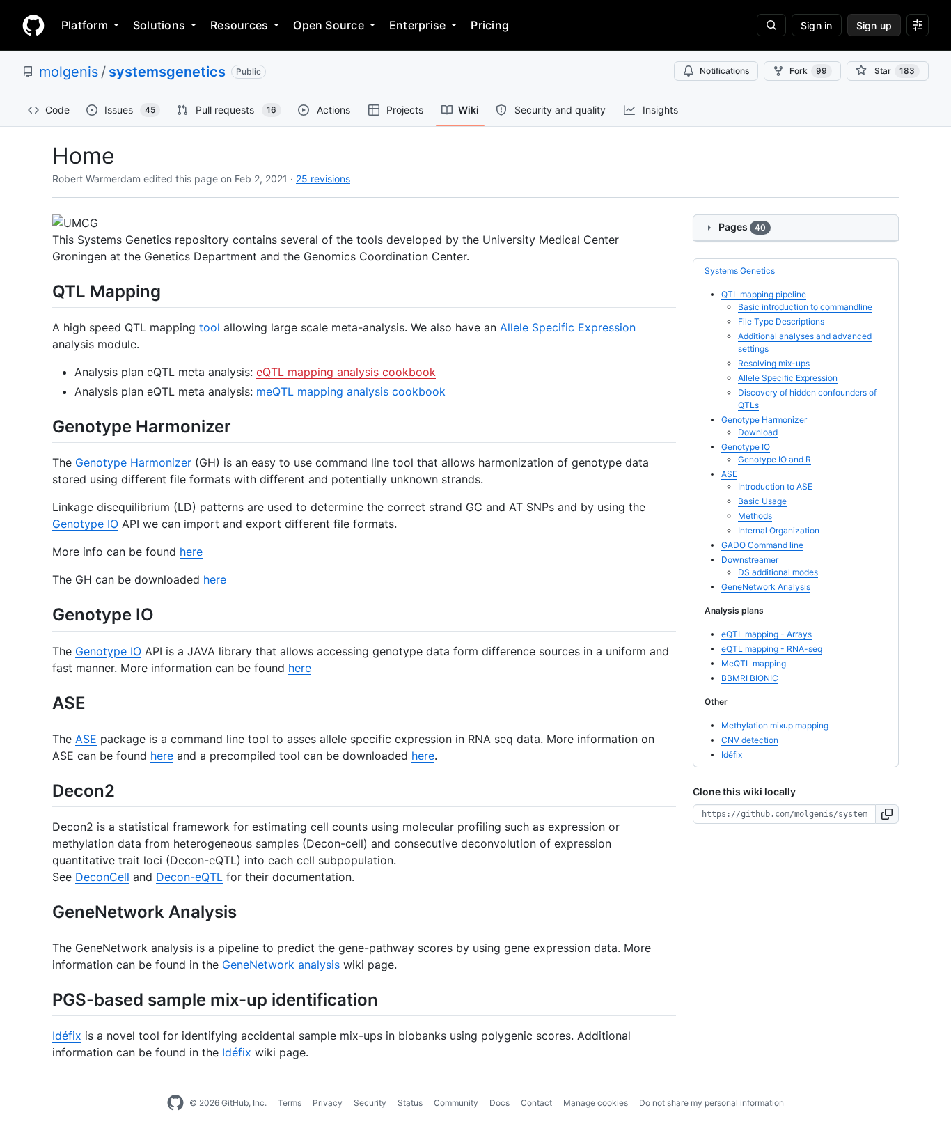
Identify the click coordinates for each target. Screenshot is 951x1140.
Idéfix (66, 1036)
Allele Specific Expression (568, 327)
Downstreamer (749, 559)
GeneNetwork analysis (281, 964)
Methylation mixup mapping (774, 725)
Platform (84, 25)
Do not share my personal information (711, 1103)
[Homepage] (33, 25)
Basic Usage (762, 501)
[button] (887, 814)
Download (758, 432)
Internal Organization (778, 530)
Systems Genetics (740, 270)
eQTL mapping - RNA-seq (771, 648)
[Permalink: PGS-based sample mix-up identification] (42, 999)
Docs (499, 1103)
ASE (86, 739)
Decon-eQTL (189, 877)
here (191, 552)
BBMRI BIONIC (749, 678)
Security (370, 1103)
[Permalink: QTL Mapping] (42, 291)
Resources (239, 25)
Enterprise (417, 25)
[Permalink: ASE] (42, 702)
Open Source (328, 25)
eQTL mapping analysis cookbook (346, 372)
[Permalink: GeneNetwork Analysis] (42, 911)
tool (209, 327)
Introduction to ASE (775, 486)
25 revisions (323, 179)
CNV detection (749, 740)
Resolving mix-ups (774, 363)
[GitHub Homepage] (175, 1103)
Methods (755, 515)
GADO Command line (762, 545)
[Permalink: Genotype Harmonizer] (42, 426)
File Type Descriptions (781, 321)
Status (410, 1103)
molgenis (68, 71)
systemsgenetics (167, 71)
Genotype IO (85, 524)
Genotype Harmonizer (133, 462)
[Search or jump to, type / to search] (771, 25)
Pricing (490, 25)
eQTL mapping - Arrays (766, 634)
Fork (808, 70)
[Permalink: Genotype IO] (42, 615)
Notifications (724, 70)
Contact (536, 1103)
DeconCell (102, 877)
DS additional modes (778, 572)
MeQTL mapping (753, 663)
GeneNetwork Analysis (765, 586)
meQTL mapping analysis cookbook (351, 391)
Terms (289, 1103)
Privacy (328, 1103)
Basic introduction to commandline (805, 307)
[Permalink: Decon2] (42, 790)
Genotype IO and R (774, 459)
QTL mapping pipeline (763, 294)
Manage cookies (595, 1103)
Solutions (159, 25)
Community (456, 1103)
